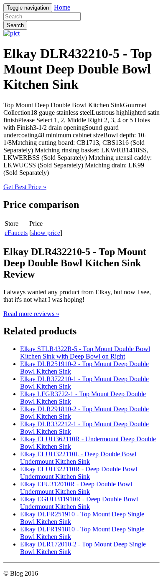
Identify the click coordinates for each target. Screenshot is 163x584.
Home (62, 7)
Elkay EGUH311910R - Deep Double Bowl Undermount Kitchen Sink (79, 503)
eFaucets (16, 232)
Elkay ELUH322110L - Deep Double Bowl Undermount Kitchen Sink (78, 457)
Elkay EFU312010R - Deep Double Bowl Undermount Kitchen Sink (76, 487)
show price (45, 232)
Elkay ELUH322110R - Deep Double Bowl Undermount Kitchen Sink (78, 472)
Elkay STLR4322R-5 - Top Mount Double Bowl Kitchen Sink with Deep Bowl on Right (85, 352)
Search (15, 25)
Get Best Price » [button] (24, 186)
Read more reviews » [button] (31, 313)
